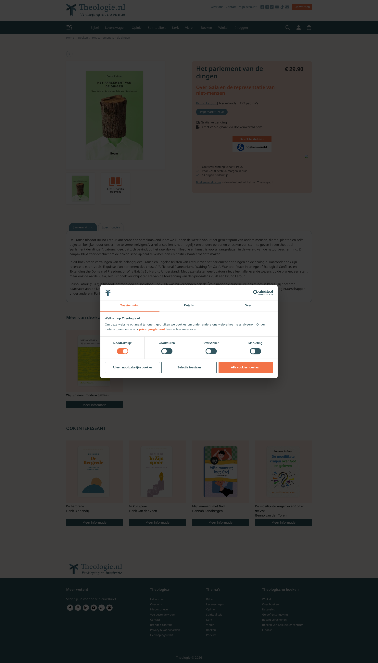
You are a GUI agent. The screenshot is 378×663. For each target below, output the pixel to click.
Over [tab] (248, 305)
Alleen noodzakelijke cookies (132, 367)
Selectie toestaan (189, 367)
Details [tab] (189, 305)
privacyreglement (152, 329)
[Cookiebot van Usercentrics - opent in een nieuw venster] (256, 293)
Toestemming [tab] (130, 305)
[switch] (166, 351)
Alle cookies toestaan (245, 367)
